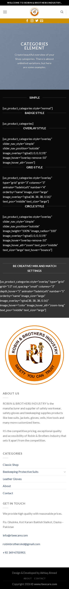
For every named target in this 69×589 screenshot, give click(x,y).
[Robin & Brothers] (34, 12)
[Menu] (5, 11)
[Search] (62, 11)
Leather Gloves (12, 479)
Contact (8, 493)
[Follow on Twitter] (36, 20)
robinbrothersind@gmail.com (21, 544)
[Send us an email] (41, 20)
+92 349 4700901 (14, 552)
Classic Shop (11, 464)
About (7, 486)
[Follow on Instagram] (32, 20)
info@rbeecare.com (15, 535)
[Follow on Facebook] (27, 20)
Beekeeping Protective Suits (20, 471)
